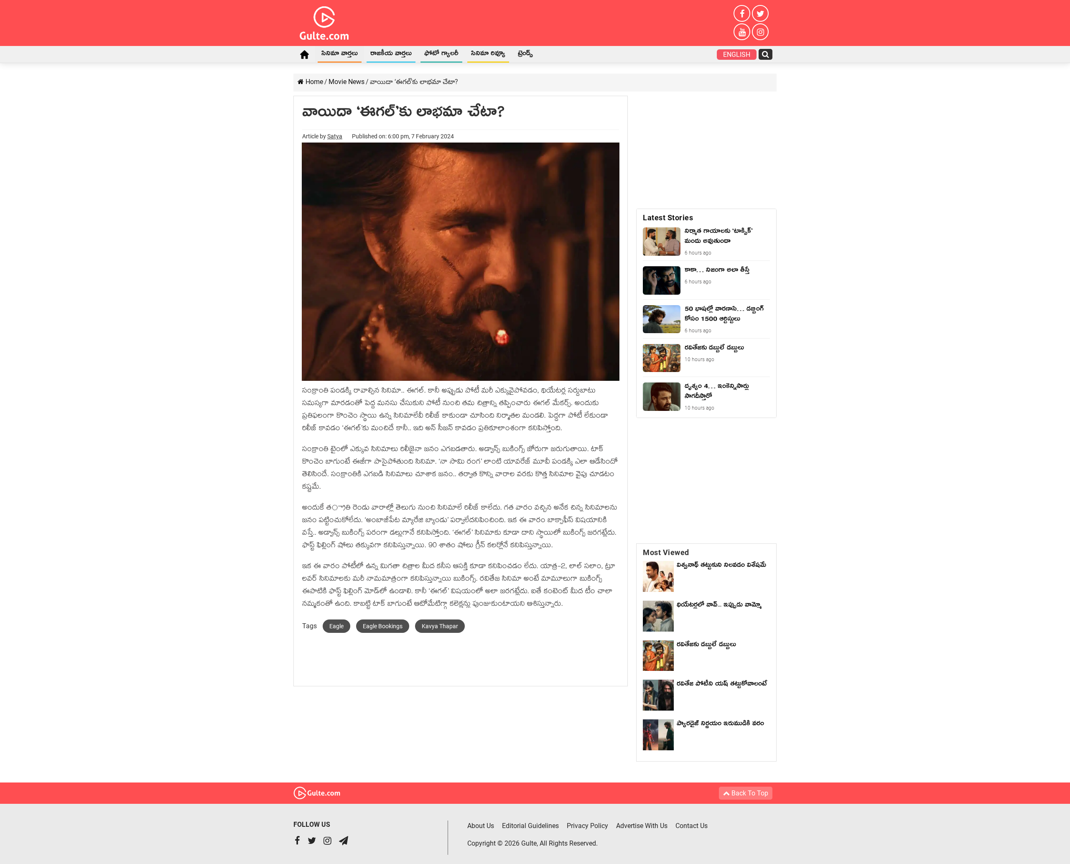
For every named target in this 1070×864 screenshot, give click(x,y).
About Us (480, 826)
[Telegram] (343, 842)
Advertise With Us (641, 826)
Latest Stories (668, 217)
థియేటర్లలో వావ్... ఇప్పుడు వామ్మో (719, 606)
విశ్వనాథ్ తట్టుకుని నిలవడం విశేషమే (721, 571)
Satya (334, 136)
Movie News (346, 82)
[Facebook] (742, 13)
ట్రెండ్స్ (525, 54)
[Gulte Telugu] (324, 21)
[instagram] (760, 31)
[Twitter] (760, 13)
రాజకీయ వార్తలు (391, 54)
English (736, 55)
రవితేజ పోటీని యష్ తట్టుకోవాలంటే (722, 685)
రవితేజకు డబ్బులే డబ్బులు (706, 646)
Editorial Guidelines (530, 826)
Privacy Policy (587, 826)
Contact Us (691, 826)
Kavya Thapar (440, 626)
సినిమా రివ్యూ (488, 54)
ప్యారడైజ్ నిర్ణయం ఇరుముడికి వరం (720, 725)
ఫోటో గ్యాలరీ (441, 54)
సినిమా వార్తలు (339, 54)
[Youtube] (742, 31)
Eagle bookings (383, 626)
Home (304, 54)
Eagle (336, 626)
